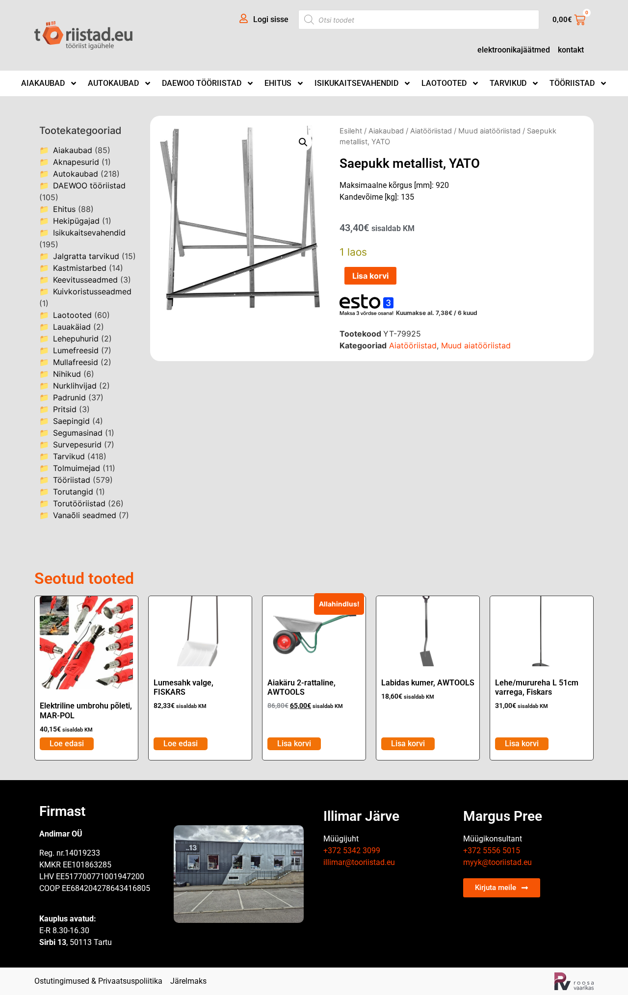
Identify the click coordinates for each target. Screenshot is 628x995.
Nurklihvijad (75, 386)
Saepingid (71, 421)
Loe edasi (67, 743)
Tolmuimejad (76, 468)
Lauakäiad (72, 327)
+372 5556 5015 (491, 850)
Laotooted (444, 83)
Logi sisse (270, 19)
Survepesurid (77, 444)
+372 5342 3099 (351, 850)
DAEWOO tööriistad (201, 83)
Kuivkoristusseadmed (92, 291)
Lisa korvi (370, 276)
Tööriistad (572, 83)
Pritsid (65, 409)
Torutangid (73, 492)
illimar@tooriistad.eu (359, 862)
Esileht (351, 131)
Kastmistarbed (79, 268)
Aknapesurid (76, 162)
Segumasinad (78, 433)
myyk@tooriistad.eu (497, 862)
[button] (303, 142)
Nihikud (67, 374)
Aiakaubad (43, 83)
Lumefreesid (76, 350)
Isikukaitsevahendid (356, 83)
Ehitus (277, 83)
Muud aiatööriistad (489, 131)
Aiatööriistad (431, 131)
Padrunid (69, 397)
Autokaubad (113, 83)
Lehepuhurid (76, 338)
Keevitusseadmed (85, 280)
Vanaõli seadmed (84, 515)
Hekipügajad (76, 221)
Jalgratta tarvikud (86, 256)
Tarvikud (508, 83)
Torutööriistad (79, 503)
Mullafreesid (75, 362)
